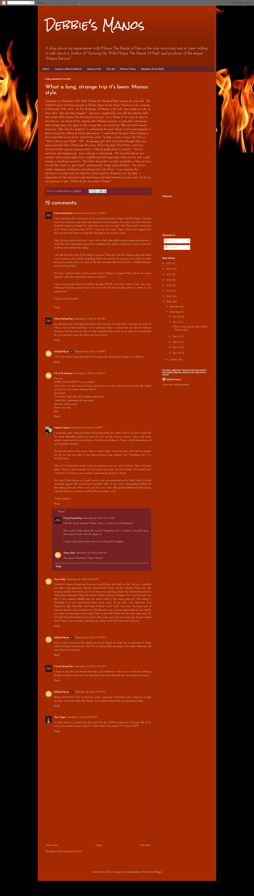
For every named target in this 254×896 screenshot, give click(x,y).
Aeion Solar (69, 552)
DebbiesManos (61, 351)
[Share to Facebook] (101, 191)
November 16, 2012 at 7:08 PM (86, 427)
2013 (169, 296)
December (175, 306)
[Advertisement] (98, 815)
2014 (169, 290)
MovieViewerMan (63, 213)
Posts (169, 240)
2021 (169, 263)
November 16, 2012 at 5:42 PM (89, 373)
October (174, 359)
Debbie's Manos (95, 25)
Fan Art (110, 68)
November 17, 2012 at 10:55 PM (90, 666)
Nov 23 (177, 316)
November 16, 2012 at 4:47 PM (90, 318)
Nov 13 (177, 336)
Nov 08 (177, 342)
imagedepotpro (133, 871)
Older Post (145, 845)
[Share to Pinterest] (105, 191)
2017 (169, 274)
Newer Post (51, 845)
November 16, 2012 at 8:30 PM (82, 579)
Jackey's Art (94, 68)
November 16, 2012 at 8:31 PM (91, 552)
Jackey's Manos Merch (68, 68)
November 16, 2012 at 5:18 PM (90, 351)
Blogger (158, 871)
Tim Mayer (60, 717)
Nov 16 (177, 322)
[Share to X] (97, 191)
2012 (169, 301)
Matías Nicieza (62, 427)
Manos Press (128, 68)
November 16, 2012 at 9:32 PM (90, 637)
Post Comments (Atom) (70, 851)
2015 (169, 285)
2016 (169, 279)
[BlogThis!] (94, 191)
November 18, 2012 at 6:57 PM (90, 691)
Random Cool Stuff (152, 68)
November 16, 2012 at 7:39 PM (99, 518)
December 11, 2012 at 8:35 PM (82, 717)
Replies (61, 511)
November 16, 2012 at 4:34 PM (90, 213)
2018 (169, 269)
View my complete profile (175, 384)
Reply (57, 307)
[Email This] (90, 191)
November (175, 312)
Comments (172, 247)
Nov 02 (177, 352)
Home (45, 68)
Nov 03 (177, 347)
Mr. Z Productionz (63, 373)
